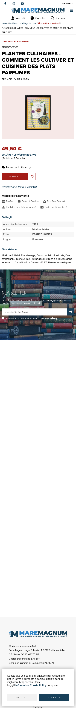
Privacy (53, 318)
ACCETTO (54, 697)
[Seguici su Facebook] (5, 3)
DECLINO (22, 697)
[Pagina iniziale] (38, 10)
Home (5, 23)
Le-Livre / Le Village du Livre (22, 23)
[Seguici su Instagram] (13, 3)
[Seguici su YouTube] (22, 3)
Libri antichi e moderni (49, 23)
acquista (15, 176)
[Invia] (70, 311)
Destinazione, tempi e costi (17, 187)
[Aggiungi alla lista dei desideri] (32, 176)
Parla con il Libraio (17, 167)
